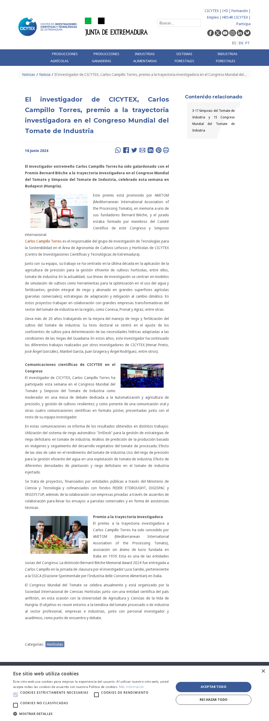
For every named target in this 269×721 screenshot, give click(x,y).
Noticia (44, 74)
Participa (243, 23)
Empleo (213, 17)
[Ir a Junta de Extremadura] (116, 26)
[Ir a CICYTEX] (48, 27)
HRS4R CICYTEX (235, 17)
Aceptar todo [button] (213, 687)
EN (241, 42)
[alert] (134, 693)
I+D (225, 10)
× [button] (263, 671)
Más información (131, 687)
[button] (15, 695)
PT (247, 42)
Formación (239, 10)
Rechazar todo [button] (214, 699)
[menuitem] (67, 57)
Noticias (28, 74)
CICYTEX (212, 10)
